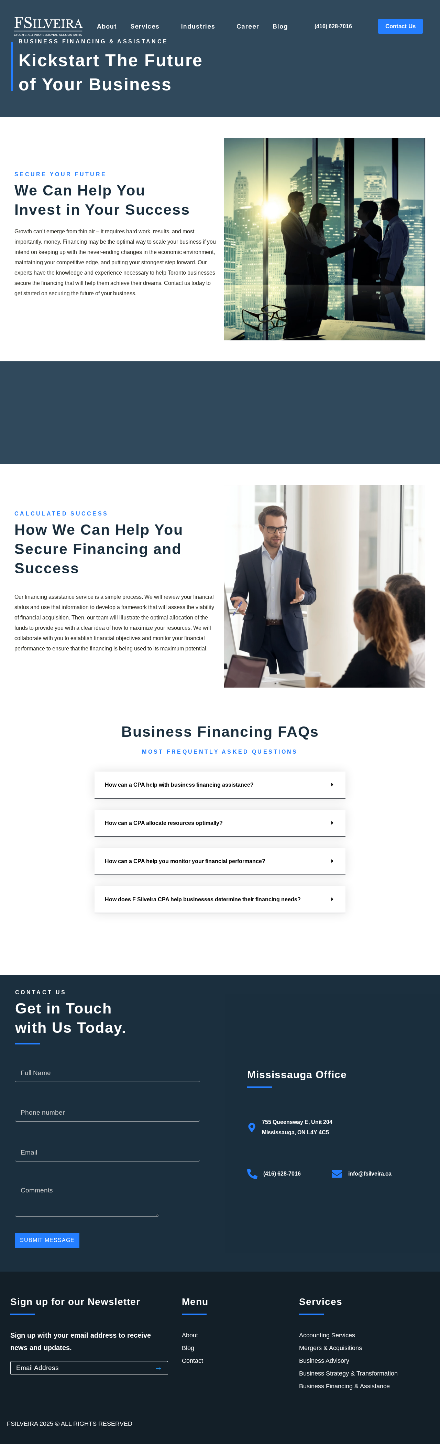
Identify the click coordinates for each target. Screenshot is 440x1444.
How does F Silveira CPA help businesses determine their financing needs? (203, 899)
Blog (280, 26)
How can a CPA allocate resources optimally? (164, 823)
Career (247, 26)
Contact (192, 1360)
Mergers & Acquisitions (330, 1348)
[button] (220, 785)
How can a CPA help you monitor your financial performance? (185, 861)
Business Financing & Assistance (344, 1386)
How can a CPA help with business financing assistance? (179, 785)
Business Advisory (324, 1360)
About (107, 26)
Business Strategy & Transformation (348, 1373)
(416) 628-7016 (333, 26)
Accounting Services (327, 1335)
